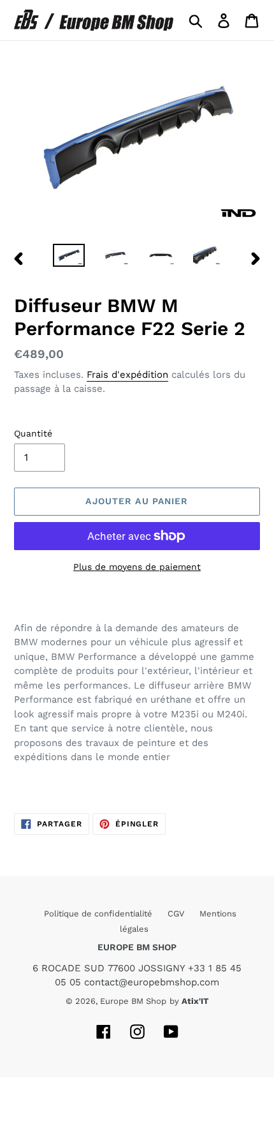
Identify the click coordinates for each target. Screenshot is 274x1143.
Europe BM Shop (133, 1001)
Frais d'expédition (127, 374)
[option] (69, 258)
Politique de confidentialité (99, 913)
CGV (177, 913)
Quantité (33, 433)
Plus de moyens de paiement (137, 567)
